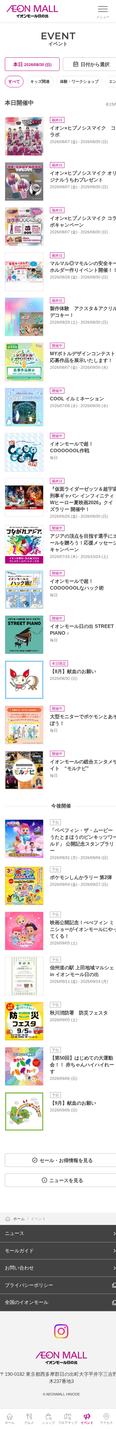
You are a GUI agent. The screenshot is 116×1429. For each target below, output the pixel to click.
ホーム (19, 1219)
